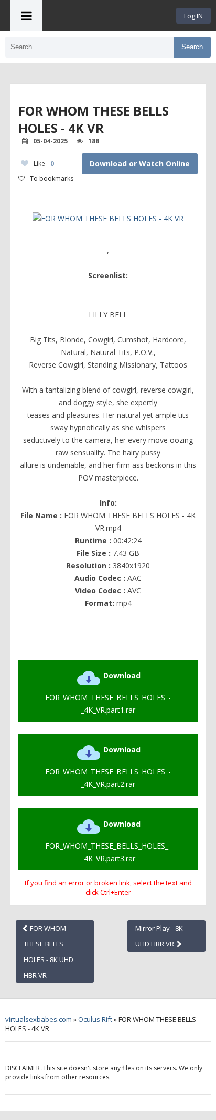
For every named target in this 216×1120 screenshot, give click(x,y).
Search (192, 47)
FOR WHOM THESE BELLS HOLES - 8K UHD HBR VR (48, 951)
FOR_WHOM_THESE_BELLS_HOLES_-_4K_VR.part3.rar (108, 841)
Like (44, 163)
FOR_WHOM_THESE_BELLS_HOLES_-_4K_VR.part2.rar (108, 767)
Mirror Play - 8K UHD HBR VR (159, 935)
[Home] (109, 15)
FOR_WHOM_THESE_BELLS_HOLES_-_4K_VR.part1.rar (108, 692)
